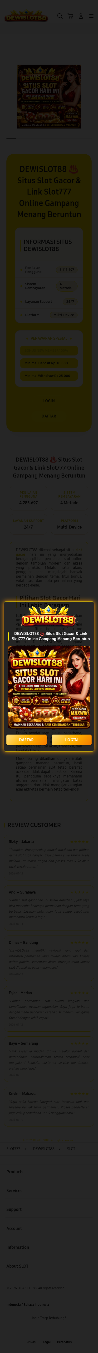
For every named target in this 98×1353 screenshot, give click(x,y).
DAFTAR (26, 739)
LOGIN (71, 739)
